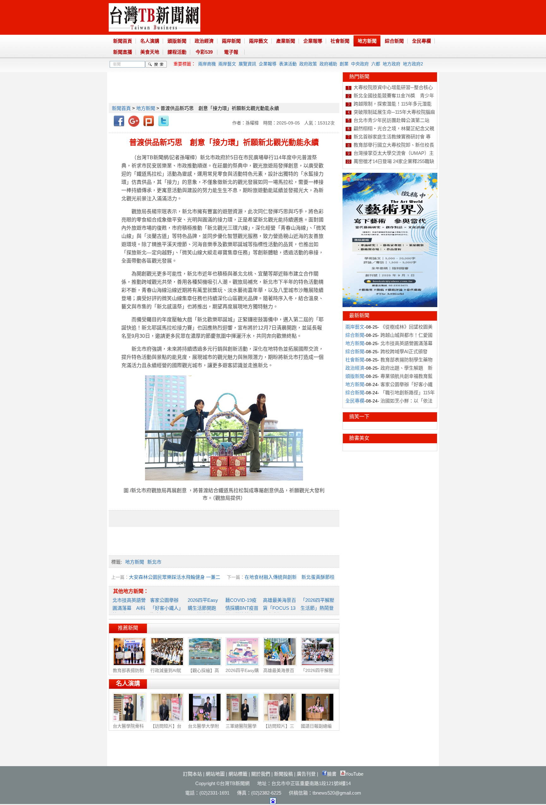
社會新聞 (340, 41)
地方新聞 (367, 41)
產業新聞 (285, 41)
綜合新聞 (394, 41)
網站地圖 (215, 774)
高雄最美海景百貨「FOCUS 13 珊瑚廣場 (279, 607)
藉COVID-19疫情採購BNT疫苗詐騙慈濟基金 (241, 607)
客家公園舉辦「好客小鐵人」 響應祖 (166, 607)
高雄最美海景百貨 (278, 673)
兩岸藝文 (258, 41)
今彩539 (204, 52)
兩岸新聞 (231, 41)
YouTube (354, 774)
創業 (344, 63)
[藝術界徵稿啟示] (390, 305)
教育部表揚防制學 (128, 673)
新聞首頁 (122, 41)
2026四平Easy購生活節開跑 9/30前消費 (204, 607)
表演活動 (288, 63)
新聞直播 (122, 52)
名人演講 (149, 41)
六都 (375, 63)
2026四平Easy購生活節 (242, 673)
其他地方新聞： (131, 591)
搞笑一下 (359, 416)
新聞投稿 (283, 774)
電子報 (231, 52)
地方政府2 (413, 63)
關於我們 (260, 774)
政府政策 (308, 63)
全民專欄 (421, 41)
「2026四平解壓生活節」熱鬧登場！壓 (317, 607)
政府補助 (328, 63)
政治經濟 (204, 41)
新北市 (154, 562)
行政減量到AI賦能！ (165, 673)
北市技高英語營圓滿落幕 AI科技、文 (129, 607)
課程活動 (176, 52)
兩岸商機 (207, 63)
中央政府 (360, 63)
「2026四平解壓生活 (317, 673)
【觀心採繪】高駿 (203, 673)
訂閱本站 (192, 774)
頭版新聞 (176, 41)
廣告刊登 (306, 774)
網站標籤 (237, 774)
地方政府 (391, 63)
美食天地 (149, 52)
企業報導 (312, 41)
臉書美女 (359, 438)
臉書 (332, 774)
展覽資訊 (247, 63)
